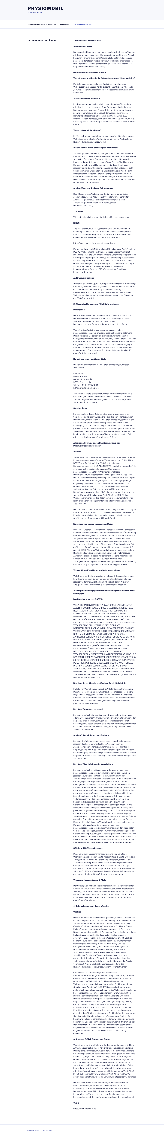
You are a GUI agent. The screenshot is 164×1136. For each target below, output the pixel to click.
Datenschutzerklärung (83, 24)
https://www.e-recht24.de (84, 1109)
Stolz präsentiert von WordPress (39, 1130)
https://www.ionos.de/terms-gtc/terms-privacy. (94, 243)
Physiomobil (46, 8)
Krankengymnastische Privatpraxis (41, 24)
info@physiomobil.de (89, 388)
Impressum (64, 24)
